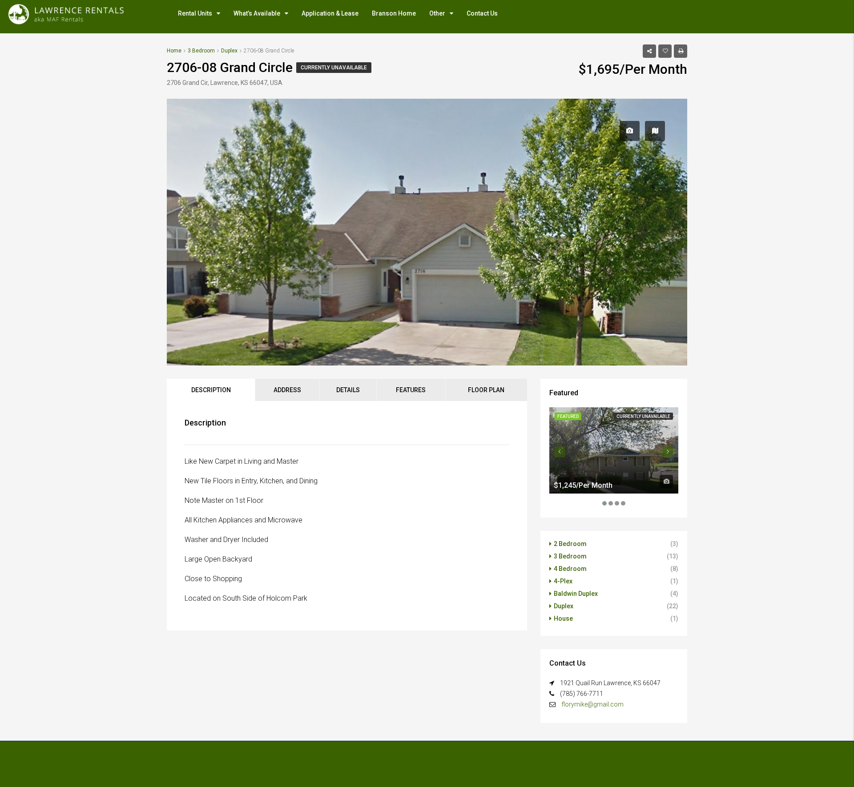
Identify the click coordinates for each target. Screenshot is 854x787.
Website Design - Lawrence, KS (209, 770)
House (563, 618)
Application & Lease (330, 13)
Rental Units (195, 13)
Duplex (563, 606)
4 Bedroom (570, 568)
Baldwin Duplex (576, 593)
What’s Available (257, 13)
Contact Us (482, 13)
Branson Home (394, 13)
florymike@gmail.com (592, 704)
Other (437, 13)
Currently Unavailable (334, 67)
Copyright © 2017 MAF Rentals (210, 759)
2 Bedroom (570, 543)
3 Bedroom (570, 556)
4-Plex (563, 581)
